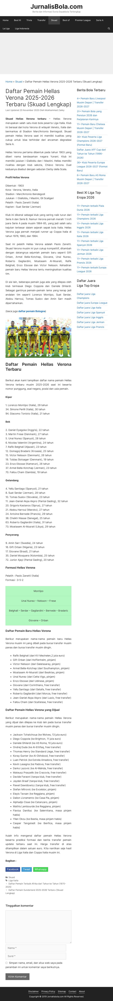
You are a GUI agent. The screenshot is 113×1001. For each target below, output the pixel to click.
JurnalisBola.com (56, 6)
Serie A (99, 20)
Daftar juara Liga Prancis (90, 327)
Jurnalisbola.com (55, 996)
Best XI (17, 20)
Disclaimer (33, 991)
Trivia (29, 20)
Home (6, 20)
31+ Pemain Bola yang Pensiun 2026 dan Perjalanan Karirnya (89, 115)
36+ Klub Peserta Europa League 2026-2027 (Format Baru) (92, 166)
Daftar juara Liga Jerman (90, 322)
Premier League (83, 20)
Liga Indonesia (22, 28)
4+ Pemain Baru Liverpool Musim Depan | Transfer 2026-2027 (91, 102)
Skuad (54, 20)
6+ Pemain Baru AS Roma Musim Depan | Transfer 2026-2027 (91, 179)
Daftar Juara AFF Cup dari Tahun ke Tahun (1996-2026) (91, 153)
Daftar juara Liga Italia (89, 307)
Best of (66, 20)
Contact (72, 991)
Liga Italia (13, 880)
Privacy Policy (48, 991)
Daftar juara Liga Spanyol (91, 312)
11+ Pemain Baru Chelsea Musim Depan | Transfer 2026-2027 (91, 128)
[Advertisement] (56, 53)
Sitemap (62, 991)
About (82, 991)
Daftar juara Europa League (92, 302)
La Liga (6, 28)
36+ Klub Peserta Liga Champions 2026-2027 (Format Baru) (89, 140)
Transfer (41, 20)
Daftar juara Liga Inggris (90, 317)
